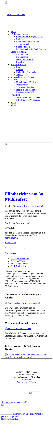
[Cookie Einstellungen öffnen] (22, 440)
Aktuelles (22, 206)
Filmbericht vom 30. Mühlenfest (24, 196)
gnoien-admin (38, 206)
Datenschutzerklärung (26, 382)
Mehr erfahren (11, 238)
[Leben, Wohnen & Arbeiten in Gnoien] (26, 357)
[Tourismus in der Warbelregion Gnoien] (23, 303)
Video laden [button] (10, 242)
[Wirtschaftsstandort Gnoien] (18, 328)
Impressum (26, 379)
